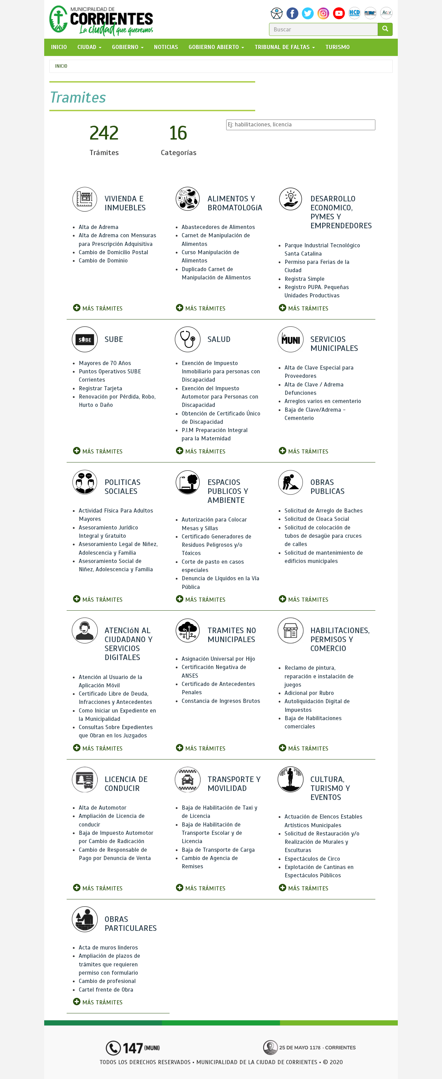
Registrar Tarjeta (100, 388)
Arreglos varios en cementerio (323, 401)
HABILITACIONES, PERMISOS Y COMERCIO (339, 639)
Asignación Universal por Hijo (218, 658)
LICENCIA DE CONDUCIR (126, 783)
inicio (59, 47)
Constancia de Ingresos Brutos (221, 701)
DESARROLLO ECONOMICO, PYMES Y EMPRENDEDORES (341, 212)
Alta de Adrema (98, 227)
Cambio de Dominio (103, 260)
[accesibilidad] (277, 13)
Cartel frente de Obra (106, 989)
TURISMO (337, 47)
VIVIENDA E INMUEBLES (125, 203)
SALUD (219, 339)
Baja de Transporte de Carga (218, 849)
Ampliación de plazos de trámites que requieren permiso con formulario (109, 964)
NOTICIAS (166, 47)
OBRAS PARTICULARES (131, 923)
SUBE (114, 339)
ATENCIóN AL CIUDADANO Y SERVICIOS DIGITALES (128, 644)
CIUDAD (87, 47)
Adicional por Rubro (309, 693)
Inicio (61, 66)
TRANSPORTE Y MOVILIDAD (234, 783)
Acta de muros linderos (108, 947)
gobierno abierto (215, 47)
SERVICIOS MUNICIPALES (334, 343)
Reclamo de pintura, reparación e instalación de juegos (319, 676)
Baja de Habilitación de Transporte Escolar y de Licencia (212, 833)
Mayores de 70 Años (105, 363)
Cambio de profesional (107, 981)
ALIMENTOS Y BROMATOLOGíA (235, 203)
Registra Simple (305, 279)
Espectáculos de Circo (312, 858)
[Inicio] (103, 19)
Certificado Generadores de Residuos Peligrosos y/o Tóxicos (216, 545)
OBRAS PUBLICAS (327, 486)
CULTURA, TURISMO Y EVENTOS (330, 788)
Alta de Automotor (102, 807)
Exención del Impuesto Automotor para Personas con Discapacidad (220, 397)
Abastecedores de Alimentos (218, 227)
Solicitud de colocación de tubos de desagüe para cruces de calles (323, 536)
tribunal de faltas (282, 47)
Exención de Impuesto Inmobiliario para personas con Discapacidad (221, 372)
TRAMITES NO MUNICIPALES (232, 634)
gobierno (126, 47)
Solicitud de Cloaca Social (317, 519)
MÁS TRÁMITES (101, 308)
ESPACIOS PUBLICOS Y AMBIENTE (228, 491)
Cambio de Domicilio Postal (113, 252)
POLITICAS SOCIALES (123, 486)
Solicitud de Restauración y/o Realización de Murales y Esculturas (322, 842)
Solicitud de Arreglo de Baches (324, 510)
